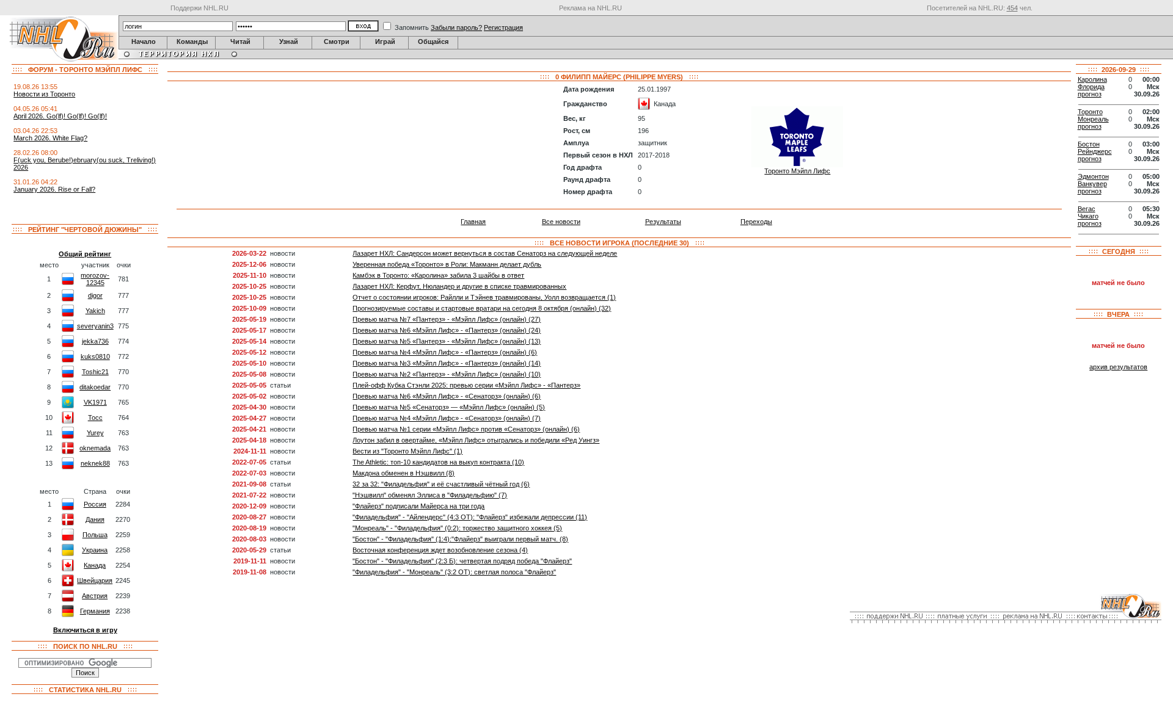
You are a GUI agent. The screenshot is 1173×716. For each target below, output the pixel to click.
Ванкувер (1092, 183)
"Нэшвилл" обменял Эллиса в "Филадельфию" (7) (430, 495)
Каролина (1092, 79)
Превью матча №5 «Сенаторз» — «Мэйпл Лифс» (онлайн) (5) (449, 407)
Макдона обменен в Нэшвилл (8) (404, 473)
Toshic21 (95, 371)
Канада (95, 565)
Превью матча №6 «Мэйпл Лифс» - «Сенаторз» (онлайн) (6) (447, 396)
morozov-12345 (95, 279)
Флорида (1091, 86)
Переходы (756, 221)
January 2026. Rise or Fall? (54, 189)
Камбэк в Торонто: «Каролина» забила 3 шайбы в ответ (438, 275)
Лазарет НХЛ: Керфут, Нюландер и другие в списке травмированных (459, 286)
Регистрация (503, 27)
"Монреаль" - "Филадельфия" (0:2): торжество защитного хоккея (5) (457, 528)
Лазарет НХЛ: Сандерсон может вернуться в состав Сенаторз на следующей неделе (485, 253)
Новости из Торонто (44, 94)
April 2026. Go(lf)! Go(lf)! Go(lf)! (60, 116)
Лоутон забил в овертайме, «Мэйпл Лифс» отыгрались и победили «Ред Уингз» (476, 440)
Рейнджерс (1095, 151)
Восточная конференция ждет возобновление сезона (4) (440, 550)
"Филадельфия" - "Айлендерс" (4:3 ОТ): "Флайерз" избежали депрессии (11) (470, 517)
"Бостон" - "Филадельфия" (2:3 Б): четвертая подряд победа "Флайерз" (462, 561)
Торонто (1090, 111)
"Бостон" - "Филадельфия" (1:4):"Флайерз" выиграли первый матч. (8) (460, 539)
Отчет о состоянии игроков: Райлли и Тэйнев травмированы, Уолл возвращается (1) (484, 297)
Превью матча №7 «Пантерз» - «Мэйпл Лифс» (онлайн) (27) (447, 319)
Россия (95, 504)
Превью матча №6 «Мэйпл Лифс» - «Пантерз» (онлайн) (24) (447, 330)
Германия (95, 611)
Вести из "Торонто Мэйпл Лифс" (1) (407, 451)
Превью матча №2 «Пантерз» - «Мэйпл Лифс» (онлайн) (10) (447, 374)
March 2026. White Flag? (50, 138)
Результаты (663, 221)
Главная (473, 221)
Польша (95, 534)
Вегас (1086, 208)
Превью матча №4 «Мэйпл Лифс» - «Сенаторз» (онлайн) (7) (447, 418)
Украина (95, 550)
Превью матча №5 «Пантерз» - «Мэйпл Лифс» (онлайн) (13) (447, 341)
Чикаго (1088, 216)
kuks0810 (95, 356)
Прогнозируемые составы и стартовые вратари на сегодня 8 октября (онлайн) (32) (482, 308)
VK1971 (95, 402)
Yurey (95, 432)
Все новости (561, 221)
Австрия (95, 595)
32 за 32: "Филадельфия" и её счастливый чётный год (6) (441, 484)
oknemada (95, 448)
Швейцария (94, 580)
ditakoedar (95, 387)
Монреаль (1093, 119)
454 (1012, 8)
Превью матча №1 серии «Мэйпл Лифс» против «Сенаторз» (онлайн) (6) (466, 429)
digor (95, 295)
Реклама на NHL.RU (590, 8)
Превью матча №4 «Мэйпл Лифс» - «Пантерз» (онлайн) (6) (445, 352)
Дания (95, 519)
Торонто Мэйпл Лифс (797, 171)
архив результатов (1118, 367)
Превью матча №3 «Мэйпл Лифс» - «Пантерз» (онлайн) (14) (447, 363)
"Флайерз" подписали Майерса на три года (418, 506)
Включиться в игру (85, 630)
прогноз (1090, 94)
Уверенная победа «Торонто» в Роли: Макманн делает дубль (447, 264)
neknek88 (95, 463)
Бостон (1089, 144)
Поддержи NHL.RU (199, 8)
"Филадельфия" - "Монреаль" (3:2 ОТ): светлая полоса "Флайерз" (454, 572)
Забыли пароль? (456, 27)
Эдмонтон (1093, 176)
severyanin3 (95, 326)
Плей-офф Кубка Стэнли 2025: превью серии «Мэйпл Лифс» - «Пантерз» (466, 385)
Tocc (95, 417)
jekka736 (95, 341)
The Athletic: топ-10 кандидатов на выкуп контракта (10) (438, 462)
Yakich (95, 310)
